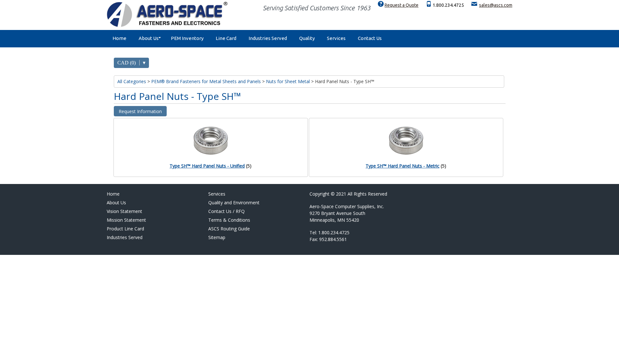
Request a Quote (401, 5)
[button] (140, 111)
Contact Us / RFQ (226, 211)
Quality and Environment (234, 202)
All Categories (131, 81)
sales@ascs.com (495, 5)
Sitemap (216, 237)
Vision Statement (124, 211)
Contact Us (370, 38)
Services (336, 38)
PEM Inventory (187, 38)
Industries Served (268, 38)
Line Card (226, 38)
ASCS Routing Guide (229, 229)
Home (119, 38)
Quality (307, 38)
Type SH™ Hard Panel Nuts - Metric (402, 166)
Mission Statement (126, 220)
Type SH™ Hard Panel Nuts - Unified (207, 166)
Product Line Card (125, 229)
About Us (149, 38)
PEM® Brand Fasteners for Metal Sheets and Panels (206, 81)
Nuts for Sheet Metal (288, 81)
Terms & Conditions (229, 220)
